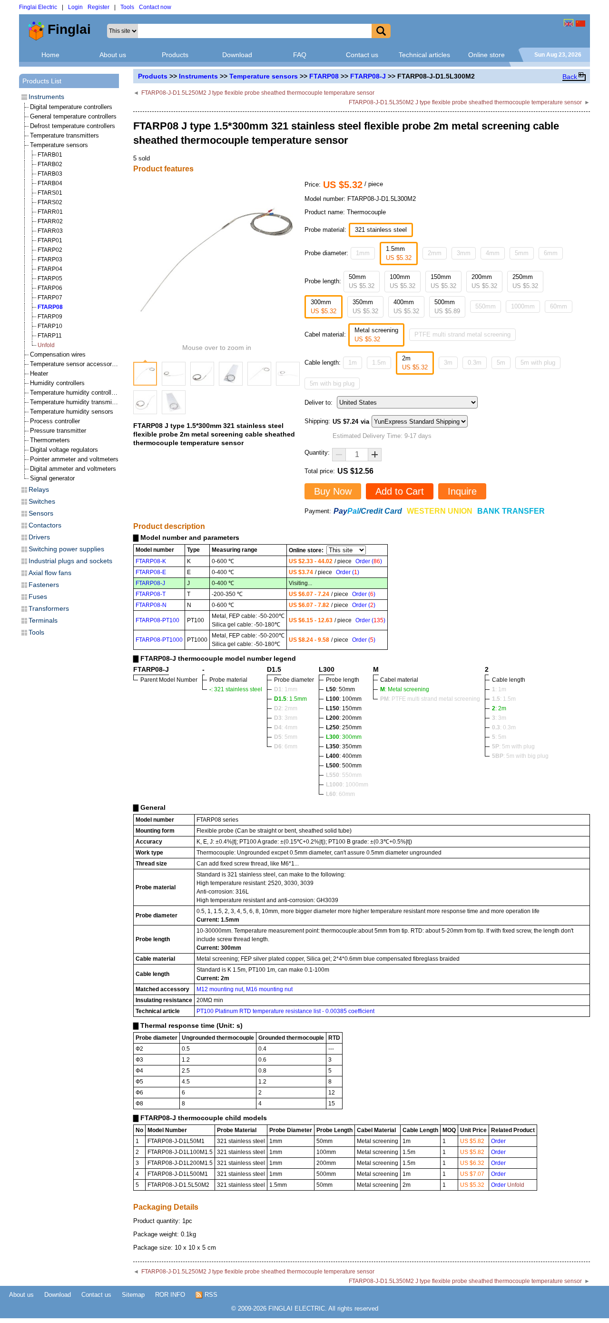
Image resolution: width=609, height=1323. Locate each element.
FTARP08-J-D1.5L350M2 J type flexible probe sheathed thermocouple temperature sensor (465, 102)
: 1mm (285, 689)
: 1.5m (504, 699)
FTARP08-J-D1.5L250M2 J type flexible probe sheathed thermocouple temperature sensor (257, 93)
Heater (39, 373)
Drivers (39, 537)
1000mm (523, 306)
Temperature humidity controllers (75, 392)
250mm (525, 281)
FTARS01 (50, 192)
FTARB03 (50, 173)
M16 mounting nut (269, 989)
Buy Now (333, 491)
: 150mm (344, 708)
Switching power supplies (66, 549)
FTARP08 (324, 76)
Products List (41, 81)
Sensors (41, 513)
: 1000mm (347, 784)
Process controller (55, 421)
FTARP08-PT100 (157, 620)
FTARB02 (50, 164)
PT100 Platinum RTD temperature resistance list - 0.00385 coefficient (285, 1011)
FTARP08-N (151, 605)
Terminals (43, 620)
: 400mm (344, 756)
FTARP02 (50, 250)
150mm (443, 281)
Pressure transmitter (58, 430)
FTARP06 (50, 288)
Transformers (49, 608)
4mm (493, 253)
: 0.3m (504, 727)
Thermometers (50, 440)
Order (498, 1141)
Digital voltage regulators (64, 449)
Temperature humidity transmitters (77, 402)
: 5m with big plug (520, 756)
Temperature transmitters (64, 135)
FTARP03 (50, 259)
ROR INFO (170, 1294)
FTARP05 (50, 278)
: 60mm (340, 794)
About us (112, 55)
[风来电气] (580, 22)
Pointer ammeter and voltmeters (74, 459)
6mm (551, 253)
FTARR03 (50, 231)
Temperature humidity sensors (71, 411)
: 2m (499, 708)
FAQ (299, 55)
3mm (464, 253)
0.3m (474, 362)
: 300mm (344, 737)
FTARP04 (50, 269)
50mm (361, 281)
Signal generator (52, 478)
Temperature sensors (263, 76)
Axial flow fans (50, 573)
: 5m (499, 737)
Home (50, 55)
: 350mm (344, 746)
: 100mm (344, 699)
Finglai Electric (38, 7)
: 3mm (285, 718)
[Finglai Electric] (568, 22)
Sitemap (133, 1294)
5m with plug (538, 362)
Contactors (45, 525)
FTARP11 (50, 335)
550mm (485, 306)
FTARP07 (50, 297)
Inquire (462, 491)
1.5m (379, 362)
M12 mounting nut (219, 989)
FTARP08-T (151, 594)
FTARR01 (50, 212)
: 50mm (340, 689)
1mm (363, 253)
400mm (406, 306)
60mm (558, 306)
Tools (127, 7)
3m (448, 362)
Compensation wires (58, 354)
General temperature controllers (73, 116)
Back (569, 76)
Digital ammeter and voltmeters (73, 468)
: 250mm (344, 727)
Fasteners (44, 584)
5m (501, 362)
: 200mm (344, 718)
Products (175, 55)
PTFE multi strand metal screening (462, 334)
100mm (402, 281)
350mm (365, 306)
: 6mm (285, 746)
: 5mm (285, 737)
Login (75, 7)
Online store (486, 55)
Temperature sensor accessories (75, 364)
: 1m (499, 689)
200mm (484, 281)
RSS (210, 1294)
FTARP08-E (151, 572)
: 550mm (344, 775)
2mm (435, 253)
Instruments (198, 76)
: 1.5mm (290, 699)
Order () (368, 561)
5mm (522, 253)
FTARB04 (50, 183)
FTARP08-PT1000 (159, 640)
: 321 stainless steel (235, 689)
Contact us (362, 55)
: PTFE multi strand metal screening (430, 699)
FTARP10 (50, 326)
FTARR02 (50, 221)
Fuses (38, 596)
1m (352, 362)
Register (98, 7)
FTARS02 (50, 202)
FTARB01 (50, 154)
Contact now (155, 7)
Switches (42, 501)
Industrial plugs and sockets (70, 561)
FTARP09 (50, 316)
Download (237, 55)
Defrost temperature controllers (72, 125)
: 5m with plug (513, 746)
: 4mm (285, 727)
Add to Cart (399, 491)
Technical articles (424, 55)
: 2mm (285, 708)
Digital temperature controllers (71, 106)
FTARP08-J (368, 76)
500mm (447, 306)
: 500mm (344, 765)
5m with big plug (332, 383)
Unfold (46, 345)
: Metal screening (404, 689)
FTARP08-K (151, 561)
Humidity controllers (57, 383)
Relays (39, 489)
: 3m (499, 718)
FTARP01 (50, 240)
